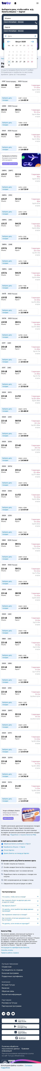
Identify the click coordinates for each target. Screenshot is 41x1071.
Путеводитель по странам (12, 970)
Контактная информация (11, 994)
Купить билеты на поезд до (16, 853)
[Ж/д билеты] (15, 3)
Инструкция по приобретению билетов (15, 947)
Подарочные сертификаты (12, 976)
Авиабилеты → (14, 847)
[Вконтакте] (8, 1013)
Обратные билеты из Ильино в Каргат (17, 844)
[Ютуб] (13, 1013)
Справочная (6, 967)
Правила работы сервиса (10, 953)
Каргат (17, 87)
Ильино (3, 87)
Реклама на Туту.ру (9, 1003)
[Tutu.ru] (7, 3)
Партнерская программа (11, 1006)
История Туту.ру (8, 985)
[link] (10, 163)
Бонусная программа (10, 973)
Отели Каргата (9, 850)
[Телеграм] (3, 1013)
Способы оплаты (7, 950)
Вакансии (5, 988)
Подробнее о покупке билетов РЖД (23, 835)
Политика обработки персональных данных (11, 1047)
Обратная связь (8, 991)
